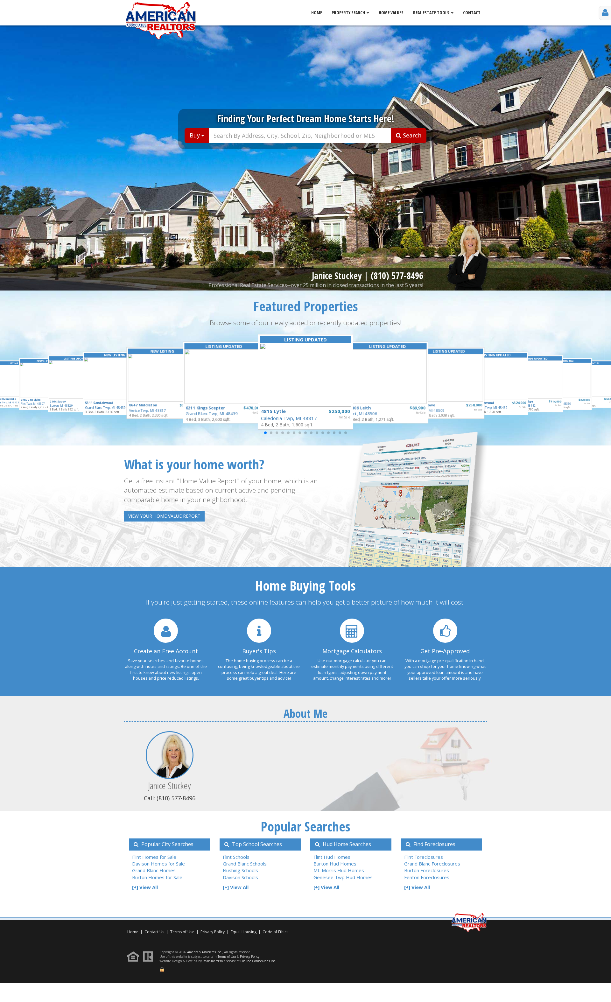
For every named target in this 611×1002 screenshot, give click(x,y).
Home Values (391, 13)
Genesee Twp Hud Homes (343, 877)
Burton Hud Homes (334, 863)
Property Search (349, 13)
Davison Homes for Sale (158, 863)
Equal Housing (244, 932)
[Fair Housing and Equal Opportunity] (134, 956)
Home (316, 13)
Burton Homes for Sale (157, 877)
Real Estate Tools (431, 13)
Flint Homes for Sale (154, 857)
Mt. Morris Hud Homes (338, 870)
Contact (472, 13)
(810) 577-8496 (397, 276)
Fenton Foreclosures (426, 877)
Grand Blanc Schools (245, 863)
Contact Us (154, 932)
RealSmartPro (213, 961)
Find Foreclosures (433, 844)
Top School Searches (256, 844)
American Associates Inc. (204, 952)
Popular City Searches (166, 844)
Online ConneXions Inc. (258, 961)
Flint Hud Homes (331, 857)
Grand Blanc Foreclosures (432, 863)
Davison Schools (240, 877)
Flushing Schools (240, 870)
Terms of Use (182, 932)
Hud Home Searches (346, 844)
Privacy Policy (212, 932)
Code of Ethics (275, 932)
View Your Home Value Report (164, 516)
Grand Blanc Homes (154, 870)
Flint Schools (236, 857)
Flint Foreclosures (423, 857)
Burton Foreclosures (426, 870)
